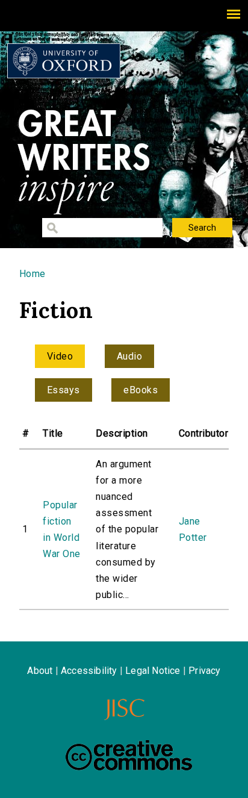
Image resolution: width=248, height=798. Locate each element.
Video (60, 356)
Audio (129, 356)
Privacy (204, 670)
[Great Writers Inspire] (63, 61)
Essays (63, 390)
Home (32, 273)
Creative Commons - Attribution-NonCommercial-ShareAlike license (129, 755)
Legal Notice (152, 670)
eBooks (140, 390)
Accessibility (89, 670)
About (39, 670)
